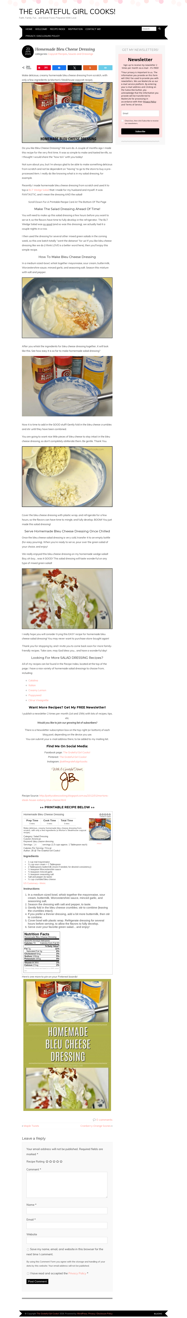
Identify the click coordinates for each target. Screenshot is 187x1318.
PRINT (99, 844)
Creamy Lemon (37, 690)
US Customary (31, 883)
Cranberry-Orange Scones (95, 1125)
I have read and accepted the (59, 1273)
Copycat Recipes (57, 53)
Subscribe (140, 131)
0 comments (104, 1119)
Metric (43, 883)
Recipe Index (57, 29)
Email (31, 1219)
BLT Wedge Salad (38, 189)
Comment (33, 1169)
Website (31, 1234)
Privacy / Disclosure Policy (43, 36)
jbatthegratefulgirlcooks (73, 761)
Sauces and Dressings (80, 53)
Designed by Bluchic (158, 1314)
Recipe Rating (35, 1161)
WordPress (82, 1313)
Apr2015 (28, 52)
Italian (32, 685)
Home (29, 29)
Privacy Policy (77, 1273)
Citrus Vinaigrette (38, 700)
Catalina (33, 680)
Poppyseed (35, 695)
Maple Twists (31, 1125)
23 (28, 49)
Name (31, 1204)
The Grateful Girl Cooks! (67, 11)
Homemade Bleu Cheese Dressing (65, 49)
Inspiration (75, 29)
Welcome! (41, 29)
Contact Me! (93, 29)
